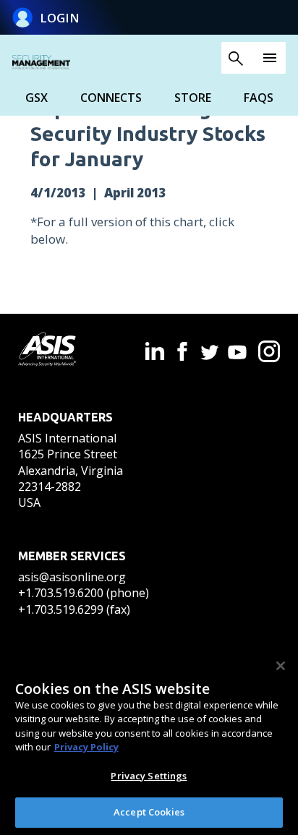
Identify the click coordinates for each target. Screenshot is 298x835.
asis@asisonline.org (72, 577)
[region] (149, 740)
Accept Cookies (149, 811)
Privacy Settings (149, 775)
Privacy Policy (86, 746)
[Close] (281, 666)
